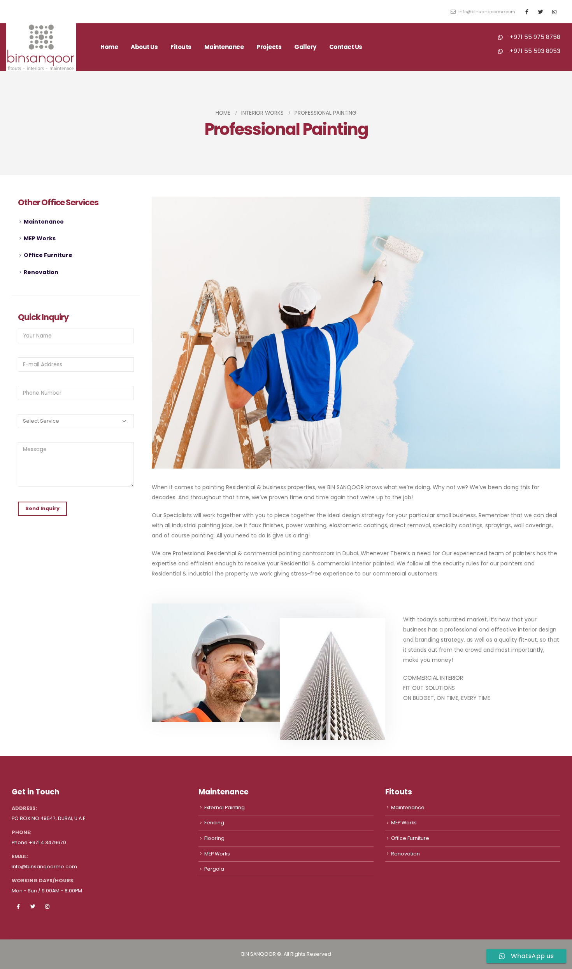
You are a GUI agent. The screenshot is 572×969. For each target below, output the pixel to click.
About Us (144, 47)
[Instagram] (554, 11)
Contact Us (345, 47)
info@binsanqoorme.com (486, 12)
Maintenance (44, 222)
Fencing (214, 822)
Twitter (33, 906)
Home (109, 47)
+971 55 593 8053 (535, 51)
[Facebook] (527, 11)
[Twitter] (540, 11)
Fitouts (180, 47)
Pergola (214, 869)
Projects (268, 47)
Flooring (214, 838)
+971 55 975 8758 (535, 37)
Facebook (18, 906)
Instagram (47, 906)
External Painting (224, 807)
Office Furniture (48, 255)
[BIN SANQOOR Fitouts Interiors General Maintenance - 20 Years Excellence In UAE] (41, 47)
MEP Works (40, 238)
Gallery (305, 47)
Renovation (41, 272)
